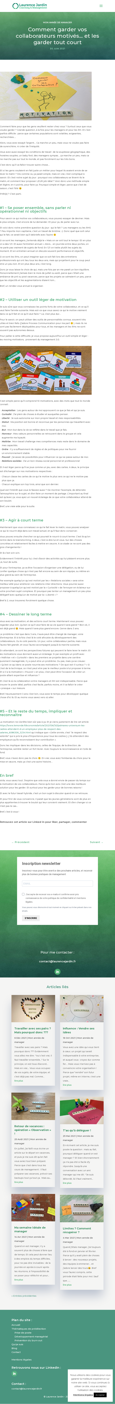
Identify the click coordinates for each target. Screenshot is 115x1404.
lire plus (18, 1080)
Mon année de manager (57, 22)
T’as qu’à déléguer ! (77, 1130)
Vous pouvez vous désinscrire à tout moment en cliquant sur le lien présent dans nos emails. (56, 909)
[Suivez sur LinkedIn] (57, 972)
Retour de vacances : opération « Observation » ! (32, 1130)
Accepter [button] (100, 1395)
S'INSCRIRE (31, 918)
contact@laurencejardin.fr (57, 961)
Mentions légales (83, 1394)
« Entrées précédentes (24, 1296)
